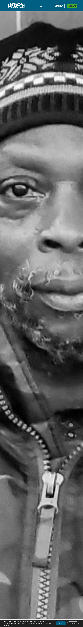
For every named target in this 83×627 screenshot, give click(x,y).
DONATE (72, 6)
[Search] (36, 6)
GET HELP (58, 6)
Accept (61, 623)
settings (6, 625)
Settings (73, 623)
